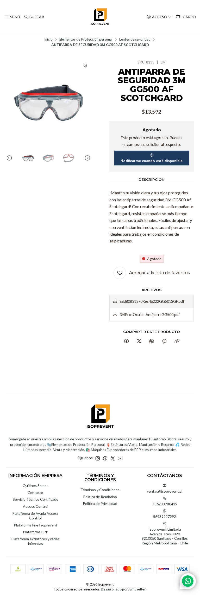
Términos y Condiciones (100, 489)
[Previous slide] (10, 158)
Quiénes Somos (35, 485)
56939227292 (164, 516)
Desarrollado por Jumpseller (123, 589)
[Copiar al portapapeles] (177, 341)
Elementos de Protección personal (86, 39)
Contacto (35, 492)
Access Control (35, 506)
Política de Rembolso (100, 496)
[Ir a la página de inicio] (100, 17)
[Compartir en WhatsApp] (151, 341)
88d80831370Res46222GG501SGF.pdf (152, 301)
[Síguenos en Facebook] (105, 458)
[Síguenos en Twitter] (112, 458)
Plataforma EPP (35, 532)
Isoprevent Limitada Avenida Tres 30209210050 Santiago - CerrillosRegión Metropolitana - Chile (164, 536)
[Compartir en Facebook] (126, 341)
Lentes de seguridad (135, 39)
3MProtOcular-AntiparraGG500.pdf (150, 314)
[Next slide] (87, 158)
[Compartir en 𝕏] (139, 341)
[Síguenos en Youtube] (120, 458)
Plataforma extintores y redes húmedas (35, 541)
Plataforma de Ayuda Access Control (35, 515)
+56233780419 (164, 504)
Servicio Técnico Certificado (35, 499)
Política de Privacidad (100, 503)
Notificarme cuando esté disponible (152, 161)
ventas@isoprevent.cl (164, 491)
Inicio (48, 39)
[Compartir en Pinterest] (164, 341)
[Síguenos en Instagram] (97, 458)
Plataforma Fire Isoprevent (35, 525)
